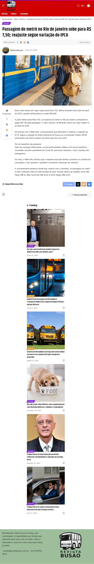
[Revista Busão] (11, 5)
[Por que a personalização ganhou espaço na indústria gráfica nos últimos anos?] (46, 228)
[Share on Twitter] (21, 42)
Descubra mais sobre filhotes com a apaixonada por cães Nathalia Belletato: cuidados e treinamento (46, 405)
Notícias (6, 23)
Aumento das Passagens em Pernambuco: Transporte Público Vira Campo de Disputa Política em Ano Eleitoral (45, 302)
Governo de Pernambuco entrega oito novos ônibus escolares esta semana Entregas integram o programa (46, 354)
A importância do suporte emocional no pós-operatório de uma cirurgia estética (43, 508)
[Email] (24, 42)
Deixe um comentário (80, 195)
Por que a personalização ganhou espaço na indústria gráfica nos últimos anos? (43, 250)
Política (30, 296)
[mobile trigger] (4, 5)
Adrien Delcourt (16, 50)
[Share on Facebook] (17, 42)
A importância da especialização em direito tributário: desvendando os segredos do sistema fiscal (45, 457)
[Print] (28, 42)
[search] (78, 6)
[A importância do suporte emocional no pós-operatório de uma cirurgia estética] (46, 485)
